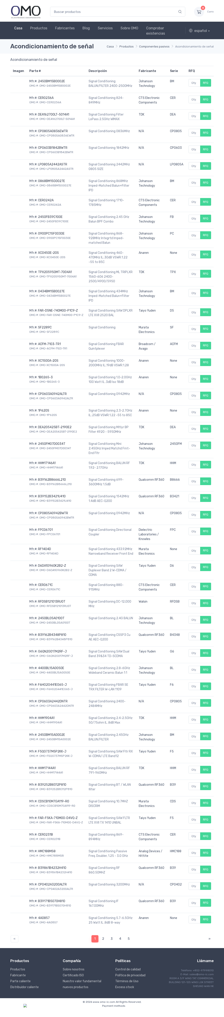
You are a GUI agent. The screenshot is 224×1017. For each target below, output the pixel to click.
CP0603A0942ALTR (52, 394)
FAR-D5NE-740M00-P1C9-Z (58, 310)
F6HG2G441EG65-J (52, 685)
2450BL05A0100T (51, 618)
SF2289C (45, 327)
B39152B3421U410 (52, 496)
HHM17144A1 (47, 768)
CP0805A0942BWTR (53, 513)
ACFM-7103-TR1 (49, 344)
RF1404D (44, 549)
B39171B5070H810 (51, 901)
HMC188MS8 (47, 851)
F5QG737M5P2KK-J (52, 751)
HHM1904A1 (46, 718)
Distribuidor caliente (24, 987)
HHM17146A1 (47, 463)
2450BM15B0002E (51, 81)
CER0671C (45, 585)
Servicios (105, 28)
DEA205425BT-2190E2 (55, 427)
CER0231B (45, 834)
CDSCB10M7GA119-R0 (53, 801)
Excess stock (124, 987)
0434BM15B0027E (51, 291)
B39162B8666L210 (52, 480)
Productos (38, 28)
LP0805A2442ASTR (52, 164)
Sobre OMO (129, 28)
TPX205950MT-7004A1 (55, 272)
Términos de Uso (126, 981)
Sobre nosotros (73, 969)
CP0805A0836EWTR (53, 131)
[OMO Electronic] (25, 12)
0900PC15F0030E (51, 233)
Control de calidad (128, 969)
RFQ (205, 82)
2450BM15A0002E (51, 735)
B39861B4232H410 (52, 868)
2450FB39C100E (50, 217)
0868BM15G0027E (51, 181)
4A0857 (44, 918)
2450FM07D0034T (51, 444)
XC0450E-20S (48, 253)
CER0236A (46, 98)
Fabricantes (65, 28)
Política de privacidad (130, 975)
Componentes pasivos (154, 46)
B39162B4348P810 (52, 635)
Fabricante (18, 975)
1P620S (43, 410)
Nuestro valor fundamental (82, 981)
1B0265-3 (45, 377)
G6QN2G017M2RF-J (52, 651)
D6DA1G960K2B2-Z (52, 566)
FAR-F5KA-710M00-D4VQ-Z (58, 818)
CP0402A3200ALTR (52, 884)
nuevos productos (75, 987)
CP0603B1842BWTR (52, 148)
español (200, 31)
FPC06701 (45, 530)
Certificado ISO (73, 975)
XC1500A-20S (48, 361)
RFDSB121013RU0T (51, 601)
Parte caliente (20, 981)
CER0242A (46, 200)
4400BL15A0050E (51, 668)
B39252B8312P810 (52, 785)
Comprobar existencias (155, 30)
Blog (86, 28)
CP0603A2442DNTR (53, 701)
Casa (18, 28)
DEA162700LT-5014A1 (53, 114)
